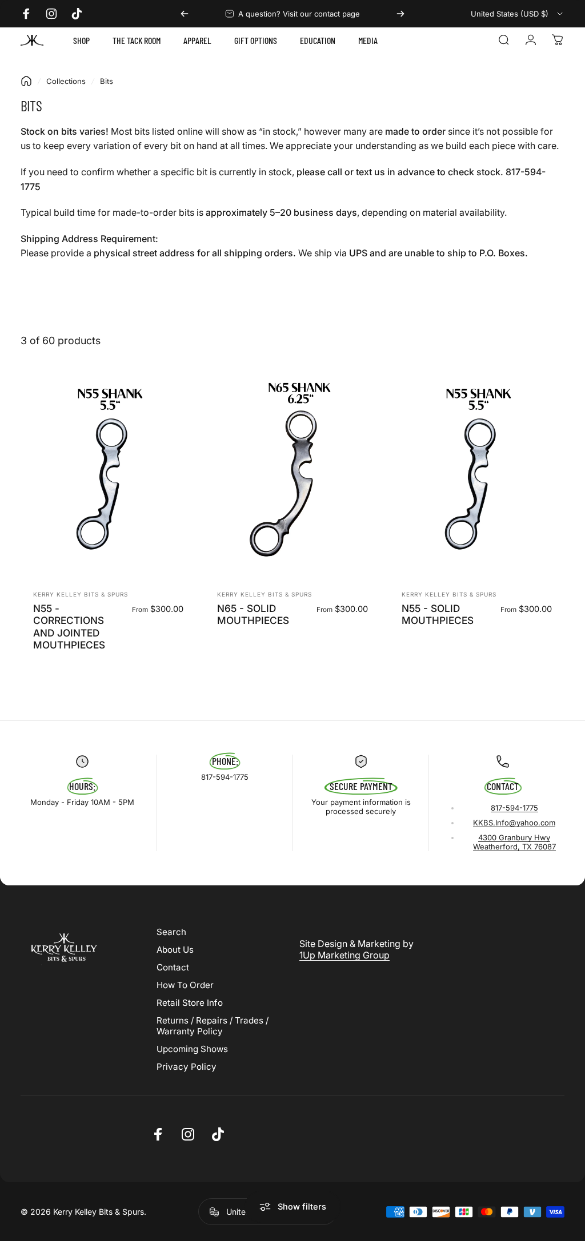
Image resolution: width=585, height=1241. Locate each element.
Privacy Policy (187, 1066)
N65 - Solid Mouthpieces (253, 614)
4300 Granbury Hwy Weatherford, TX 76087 (514, 842)
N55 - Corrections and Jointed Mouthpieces (69, 626)
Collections (66, 81)
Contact (173, 967)
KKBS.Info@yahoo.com (514, 822)
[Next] (400, 13)
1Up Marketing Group (344, 955)
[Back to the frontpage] (26, 81)
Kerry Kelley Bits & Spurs (80, 594)
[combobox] (517, 13)
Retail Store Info (190, 1002)
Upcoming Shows (192, 1048)
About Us (175, 949)
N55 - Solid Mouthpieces (438, 614)
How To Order (185, 985)
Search (171, 931)
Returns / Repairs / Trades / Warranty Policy (213, 1026)
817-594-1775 (514, 807)
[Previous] (184, 13)
